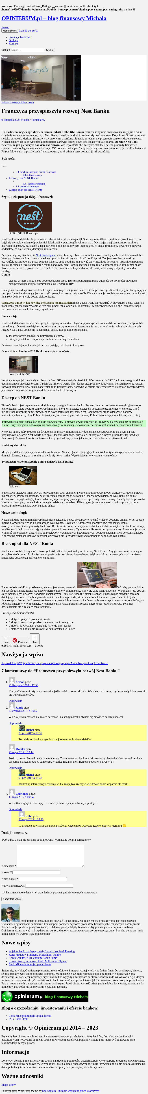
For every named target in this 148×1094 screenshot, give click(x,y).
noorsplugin (49, 1090)
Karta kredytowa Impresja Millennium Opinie (35, 954)
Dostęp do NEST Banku (24, 177)
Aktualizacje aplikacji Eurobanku (80, 663)
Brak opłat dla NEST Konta (26, 189)
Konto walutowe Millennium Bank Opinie (33, 957)
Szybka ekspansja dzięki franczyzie (38, 171)
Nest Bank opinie (46, 255)
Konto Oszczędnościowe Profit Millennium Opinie (38, 961)
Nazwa (6, 872)
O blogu (13, 40)
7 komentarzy (37, 119)
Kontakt (13, 43)
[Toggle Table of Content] (4, 166)
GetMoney (22, 793)
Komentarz (8, 865)
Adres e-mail (9, 878)
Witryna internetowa (13, 885)
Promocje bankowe (20, 37)
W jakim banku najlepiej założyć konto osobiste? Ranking (42, 951)
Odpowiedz (15, 700)
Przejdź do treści (28, 30)
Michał (25, 119)
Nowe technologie (29, 186)
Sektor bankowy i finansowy (17, 102)
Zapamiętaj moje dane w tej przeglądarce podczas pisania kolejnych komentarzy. (51, 892)
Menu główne (10, 30)
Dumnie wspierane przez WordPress (78, 1090)
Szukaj (5, 27)
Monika (20, 749)
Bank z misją (35, 175)
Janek (19, 707)
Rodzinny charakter (36, 184)
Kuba (28, 816)
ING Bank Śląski (18, 1018)
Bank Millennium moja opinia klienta (30, 964)
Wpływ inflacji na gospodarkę (27, 663)
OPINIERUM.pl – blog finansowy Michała (53, 18)
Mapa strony (8, 1084)
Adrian (20, 682)
